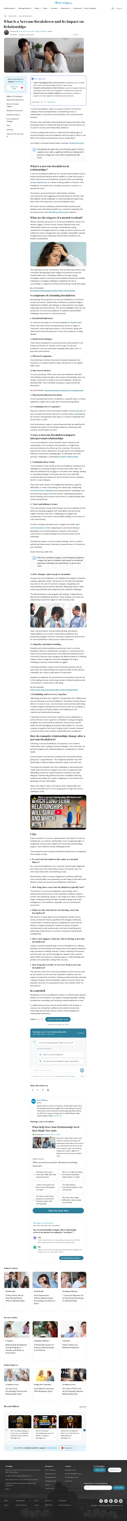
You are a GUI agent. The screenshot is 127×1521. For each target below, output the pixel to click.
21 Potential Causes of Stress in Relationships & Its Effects (44, 1347)
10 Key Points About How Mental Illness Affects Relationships (54, 690)
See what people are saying (70, 1258)
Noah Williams (42, 31)
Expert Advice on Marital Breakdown (70, 1346)
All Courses (68, 1481)
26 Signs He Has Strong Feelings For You (18, 1476)
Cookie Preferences (64, 1505)
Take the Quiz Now (58, 1210)
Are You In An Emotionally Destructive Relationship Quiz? (16, 1391)
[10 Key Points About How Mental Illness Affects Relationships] (16, 1280)
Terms (82, 1076)
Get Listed (99, 1470)
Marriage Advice (50, 1474)
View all (82, 1407)
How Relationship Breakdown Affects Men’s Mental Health (52, 291)
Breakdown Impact (13, 115)
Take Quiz (10, 134)
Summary (10, 130)
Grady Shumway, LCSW (26, 31)
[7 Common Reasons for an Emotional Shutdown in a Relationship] (73, 1280)
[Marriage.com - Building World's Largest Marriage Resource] (63, 4)
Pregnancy (9, 1341)
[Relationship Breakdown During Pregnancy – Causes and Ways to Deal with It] (16, 1329)
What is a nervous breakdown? (53, 1055)
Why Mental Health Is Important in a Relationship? (64, 390)
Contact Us (48, 1501)
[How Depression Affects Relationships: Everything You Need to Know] (45, 1280)
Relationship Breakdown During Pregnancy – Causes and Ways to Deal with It (16, 1348)
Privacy (6, 1505)
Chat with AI (51, 102)
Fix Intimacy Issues (12, 1384)
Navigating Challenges (70, 1291)
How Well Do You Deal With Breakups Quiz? (44, 1390)
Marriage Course (70, 1470)
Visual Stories (49, 1488)
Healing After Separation (42, 1384)
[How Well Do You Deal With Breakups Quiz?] (45, 1381)
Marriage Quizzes (50, 1477)
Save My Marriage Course (73, 1474)
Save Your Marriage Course (58, 1019)
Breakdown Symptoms (15, 110)
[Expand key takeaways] (83, 78)
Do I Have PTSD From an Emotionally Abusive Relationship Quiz (72, 1391)
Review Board (20, 1501)
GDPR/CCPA (48, 1505)
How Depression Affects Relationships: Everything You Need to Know (44, 1299)
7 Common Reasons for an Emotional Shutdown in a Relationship (73, 1298)
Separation (66, 1341)
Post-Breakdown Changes (13, 120)
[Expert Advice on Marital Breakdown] (73, 1329)
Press (36, 1501)
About (6, 1501)
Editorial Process (21, 1505)
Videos (47, 1485)
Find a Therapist (70, 1076)
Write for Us (114, 1470)
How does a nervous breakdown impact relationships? (61, 1061)
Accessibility (62, 1501)
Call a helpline (60, 1076)
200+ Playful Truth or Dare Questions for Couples (21, 1479)
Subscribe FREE (14, 88)
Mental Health (10, 1291)
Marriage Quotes (50, 1481)
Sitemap (94, 1505)
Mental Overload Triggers (13, 105)
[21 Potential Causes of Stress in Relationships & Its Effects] (45, 1329)
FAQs (8, 125)
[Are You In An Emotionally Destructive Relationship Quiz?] (16, 1381)
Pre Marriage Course (71, 1477)
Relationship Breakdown (15, 100)
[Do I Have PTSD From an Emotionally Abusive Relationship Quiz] (73, 1381)
